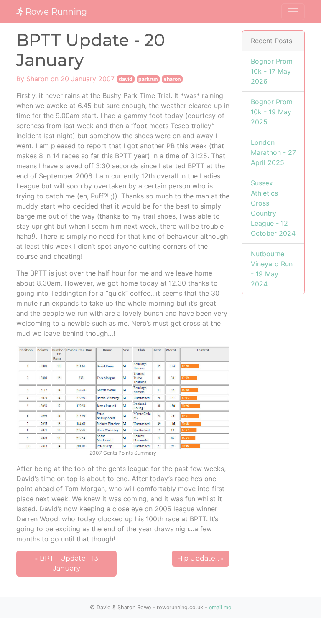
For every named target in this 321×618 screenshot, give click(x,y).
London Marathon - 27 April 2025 (273, 152)
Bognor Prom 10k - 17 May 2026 (272, 71)
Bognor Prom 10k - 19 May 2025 (272, 112)
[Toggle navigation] (293, 11)
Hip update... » (200, 558)
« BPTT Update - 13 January (66, 563)
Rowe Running (55, 12)
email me (220, 607)
